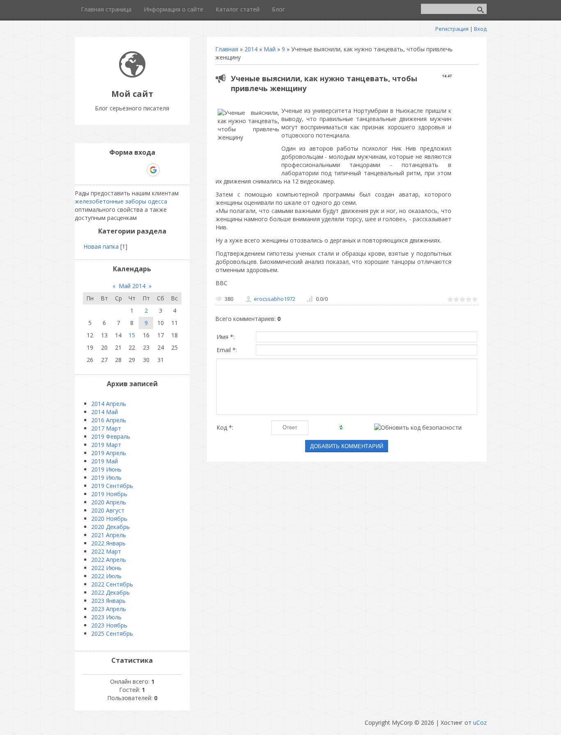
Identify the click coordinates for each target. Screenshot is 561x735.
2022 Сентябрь (112, 584)
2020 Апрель (108, 502)
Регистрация (452, 28)
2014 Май (104, 412)
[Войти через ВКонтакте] (111, 170)
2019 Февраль (110, 436)
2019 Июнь (106, 469)
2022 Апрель (108, 559)
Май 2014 (132, 286)
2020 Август (107, 510)
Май (270, 49)
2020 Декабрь (110, 527)
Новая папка (101, 246)
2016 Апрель (108, 420)
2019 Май (104, 461)
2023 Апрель (108, 609)
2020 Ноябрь (109, 518)
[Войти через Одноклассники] (167, 170)
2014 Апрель (108, 404)
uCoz (480, 722)
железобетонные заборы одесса (121, 201)
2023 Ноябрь (109, 625)
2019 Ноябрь (109, 494)
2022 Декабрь (110, 592)
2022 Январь (108, 543)
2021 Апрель (108, 535)
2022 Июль (106, 576)
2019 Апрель (108, 453)
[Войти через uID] (97, 170)
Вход (480, 28)
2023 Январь (108, 600)
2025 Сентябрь (112, 633)
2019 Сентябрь (112, 486)
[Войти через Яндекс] (139, 170)
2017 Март (106, 428)
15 (132, 335)
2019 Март (106, 445)
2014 (251, 49)
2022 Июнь (106, 568)
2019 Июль (106, 477)
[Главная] (132, 75)
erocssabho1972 (274, 298)
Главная (226, 49)
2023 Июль (106, 617)
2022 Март (106, 551)
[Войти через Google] (153, 169)
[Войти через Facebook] (125, 170)
